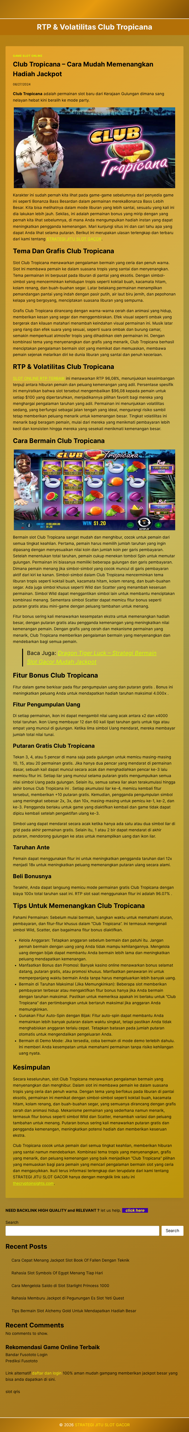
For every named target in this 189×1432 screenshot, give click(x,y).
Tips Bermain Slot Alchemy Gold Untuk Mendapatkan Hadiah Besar (74, 1310)
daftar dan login (47, 1373)
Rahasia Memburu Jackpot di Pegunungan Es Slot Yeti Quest (68, 1298)
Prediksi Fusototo (22, 1361)
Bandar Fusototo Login (26, 1354)
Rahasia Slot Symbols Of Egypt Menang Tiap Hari (57, 1273)
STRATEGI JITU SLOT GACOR (102, 1425)
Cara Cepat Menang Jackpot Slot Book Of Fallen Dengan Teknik (70, 1260)
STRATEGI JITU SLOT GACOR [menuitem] (74, 239)
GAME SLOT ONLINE (27, 55)
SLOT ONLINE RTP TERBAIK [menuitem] (39, 378)
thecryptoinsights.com (33, 1183)
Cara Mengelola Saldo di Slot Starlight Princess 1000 (60, 1285)
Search (12, 1222)
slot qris (13, 1391)
